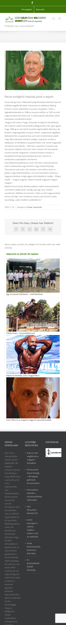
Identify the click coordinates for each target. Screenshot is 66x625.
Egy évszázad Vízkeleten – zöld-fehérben (24, 294)
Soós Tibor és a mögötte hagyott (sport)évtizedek (28, 420)
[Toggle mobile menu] (59, 18)
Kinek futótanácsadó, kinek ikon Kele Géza (33, 548)
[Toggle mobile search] (53, 18)
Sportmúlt (37, 207)
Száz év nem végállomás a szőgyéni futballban (33, 458)
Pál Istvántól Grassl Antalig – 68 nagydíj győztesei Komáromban (33, 476)
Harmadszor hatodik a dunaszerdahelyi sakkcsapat (33, 494)
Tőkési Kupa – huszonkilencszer (20, 333)
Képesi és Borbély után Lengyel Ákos (22, 375)
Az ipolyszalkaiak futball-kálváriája (33, 564)
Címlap (29, 207)
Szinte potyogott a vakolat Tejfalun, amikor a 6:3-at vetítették (33, 528)
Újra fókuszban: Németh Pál (32, 510)
